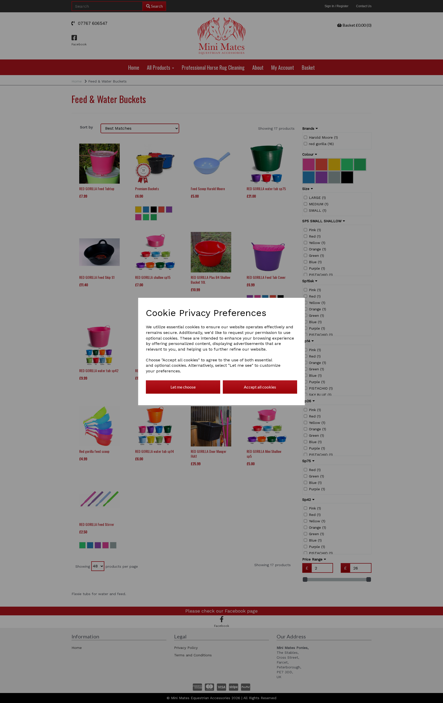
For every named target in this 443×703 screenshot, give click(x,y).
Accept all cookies (260, 386)
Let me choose (183, 386)
